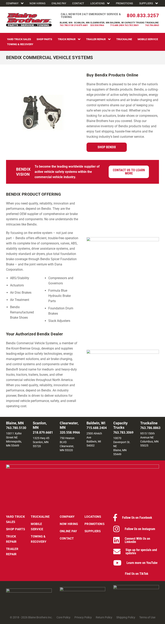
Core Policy (63, 617)
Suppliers (146, 3)
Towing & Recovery (20, 44)
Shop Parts (44, 39)
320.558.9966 (97, 25)
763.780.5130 (67, 25)
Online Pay (59, 3)
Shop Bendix (107, 147)
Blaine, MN (66, 22)
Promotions (124, 3)
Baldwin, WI (117, 22)
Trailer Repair (96, 39)
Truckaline (152, 22)
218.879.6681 (81, 25)
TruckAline (124, 39)
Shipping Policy (125, 617)
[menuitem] (15, 3)
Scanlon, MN (82, 22)
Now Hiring (37, 3)
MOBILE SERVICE (148, 39)
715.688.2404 (117, 25)
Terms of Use (147, 617)
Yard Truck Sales (19, 39)
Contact (78, 3)
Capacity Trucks (134, 22)
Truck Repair (66, 39)
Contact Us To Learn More (129, 171)
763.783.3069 (131, 25)
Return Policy (104, 617)
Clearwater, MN (99, 22)
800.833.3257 (143, 15)
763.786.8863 (152, 25)
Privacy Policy (83, 617)
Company (12, 3)
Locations (97, 3)
